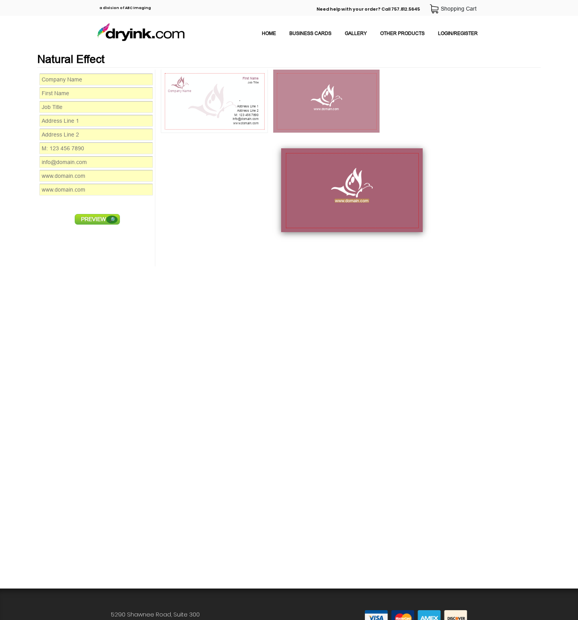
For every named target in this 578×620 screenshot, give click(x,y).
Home (269, 33)
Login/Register (458, 33)
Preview (98, 219)
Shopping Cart (460, 9)
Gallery (356, 33)
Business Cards (310, 33)
